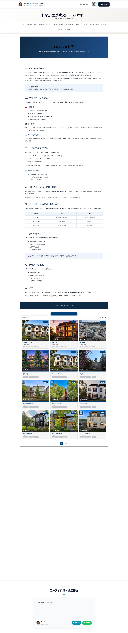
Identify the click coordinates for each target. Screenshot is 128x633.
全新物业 (61, 24)
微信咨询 (88, 622)
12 (100, 317)
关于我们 (60, 29)
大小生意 (54, 24)
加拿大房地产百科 (94, 24)
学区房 (85, 24)
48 (105, 317)
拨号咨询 (77, 622)
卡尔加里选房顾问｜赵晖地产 (64, 15)
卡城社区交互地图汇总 (44, 24)
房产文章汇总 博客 (31, 24)
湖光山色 (103, 24)
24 (102, 317)
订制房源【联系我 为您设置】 (74, 24)
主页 (23, 24)
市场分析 (67, 29)
